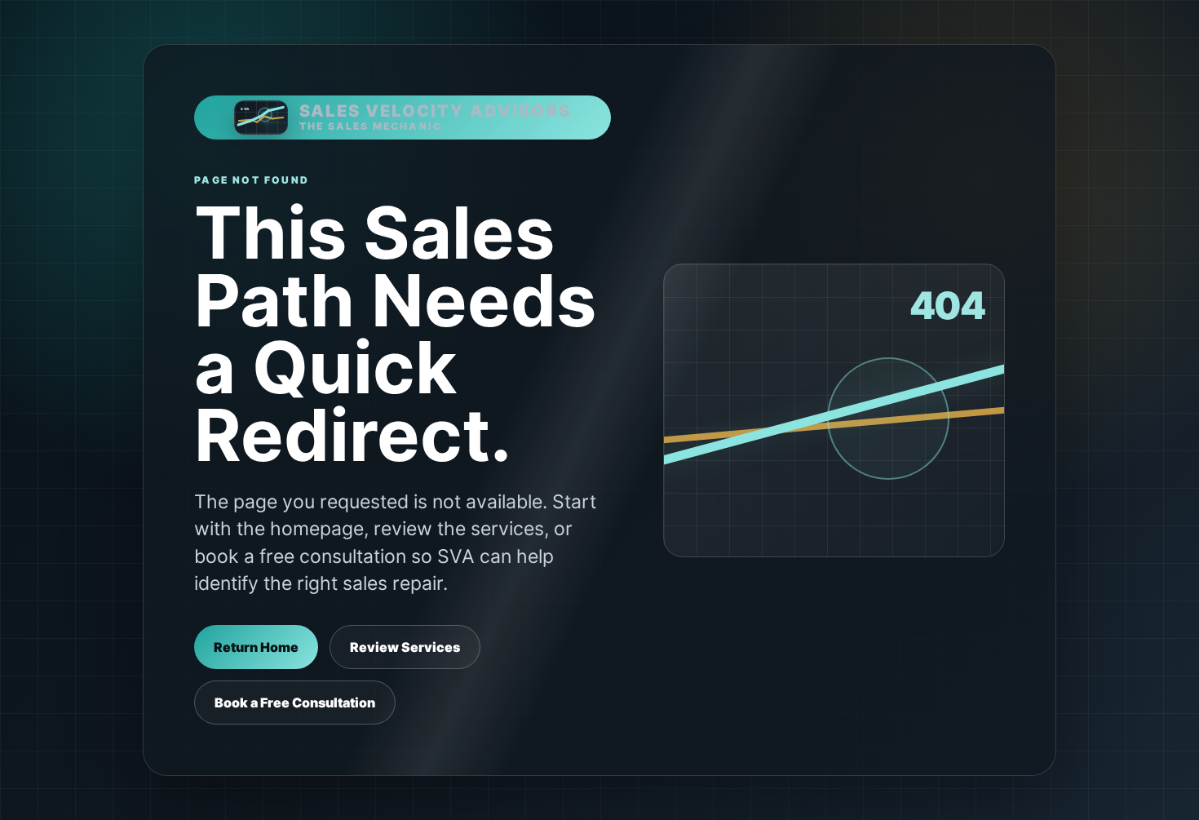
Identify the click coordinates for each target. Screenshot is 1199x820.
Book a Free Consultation (295, 702)
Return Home (256, 647)
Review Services (405, 647)
